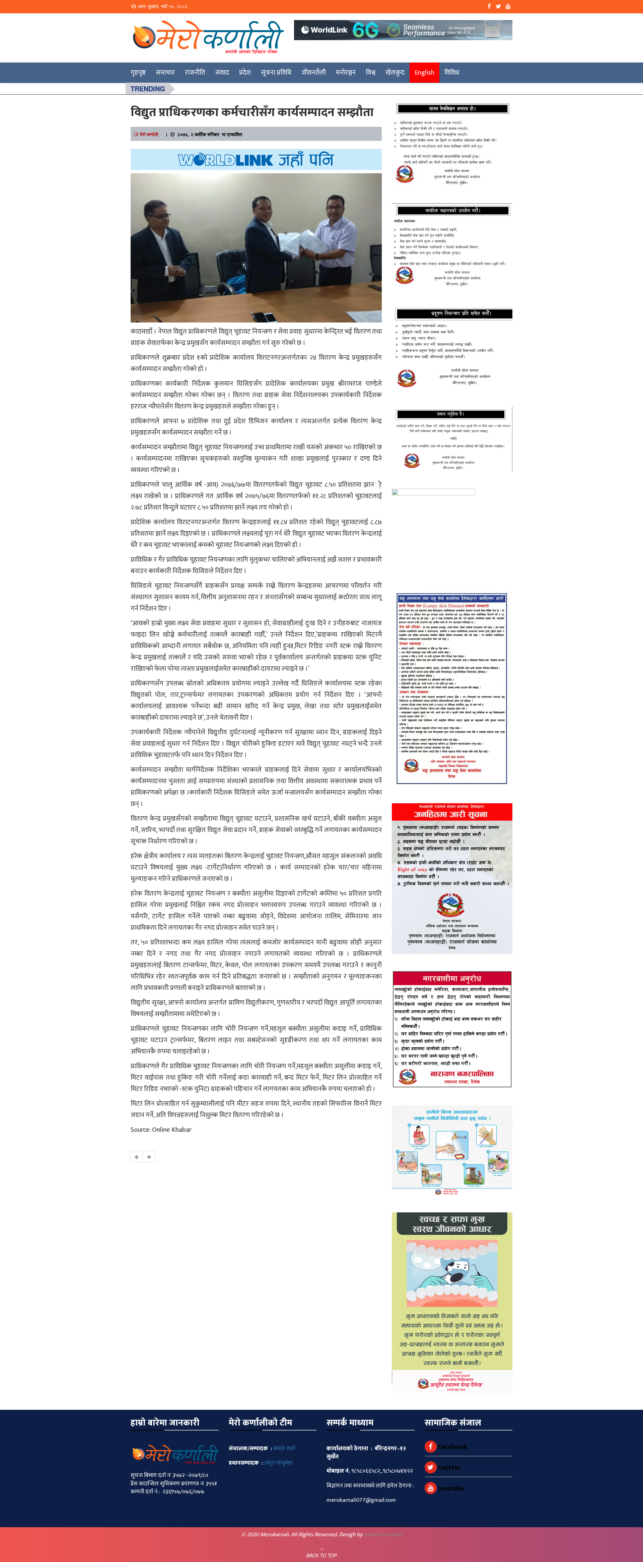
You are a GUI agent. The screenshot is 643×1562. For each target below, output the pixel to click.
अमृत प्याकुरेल (278, 1463)
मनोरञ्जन (346, 72)
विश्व (370, 72)
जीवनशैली (313, 72)
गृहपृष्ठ (138, 72)
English (424, 72)
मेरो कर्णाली (149, 134)
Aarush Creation (383, 1534)
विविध (451, 72)
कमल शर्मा (284, 1448)
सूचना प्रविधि (276, 72)
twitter (449, 1467)
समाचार (165, 72)
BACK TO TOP (321, 1555)
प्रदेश (245, 72)
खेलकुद (395, 72)
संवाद (222, 72)
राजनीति (195, 72)
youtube (450, 1488)
